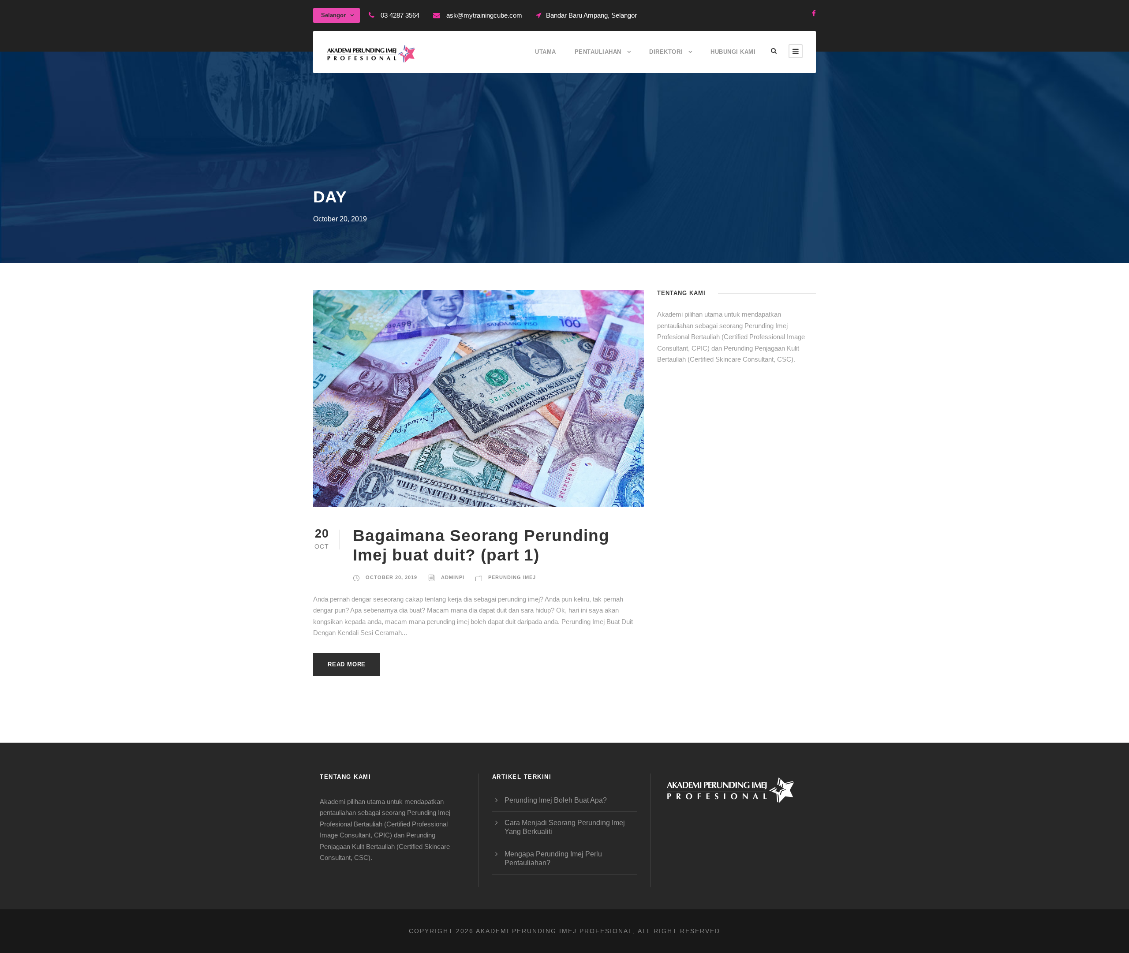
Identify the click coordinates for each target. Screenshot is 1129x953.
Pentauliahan (598, 52)
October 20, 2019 (391, 577)
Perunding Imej (512, 577)
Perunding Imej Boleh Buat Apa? (556, 800)
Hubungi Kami (732, 52)
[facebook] (814, 13)
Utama (545, 52)
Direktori (666, 52)
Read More (347, 664)
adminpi (452, 577)
